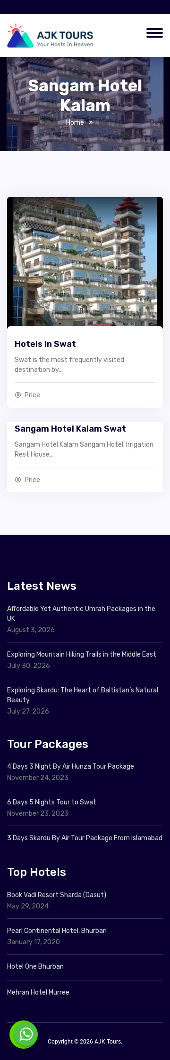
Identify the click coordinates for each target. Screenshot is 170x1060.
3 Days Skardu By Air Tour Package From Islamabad (84, 838)
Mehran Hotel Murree (38, 992)
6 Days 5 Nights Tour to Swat (51, 802)
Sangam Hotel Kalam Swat (70, 429)
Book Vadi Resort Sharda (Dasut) (56, 895)
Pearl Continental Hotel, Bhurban (57, 931)
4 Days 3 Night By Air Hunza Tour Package (70, 767)
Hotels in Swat (45, 344)
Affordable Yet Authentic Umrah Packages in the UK (81, 614)
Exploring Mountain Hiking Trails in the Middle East (81, 654)
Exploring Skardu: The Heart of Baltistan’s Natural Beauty (82, 695)
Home (75, 123)
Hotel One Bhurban (35, 967)
